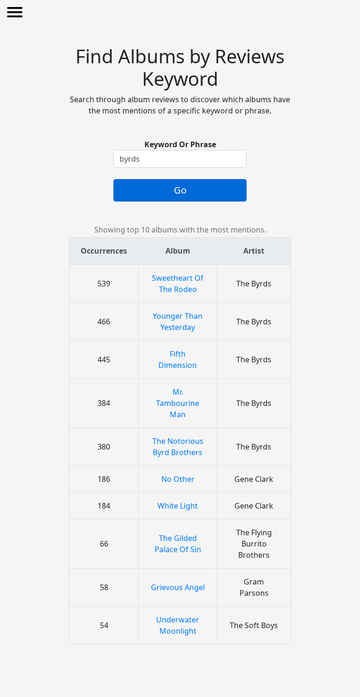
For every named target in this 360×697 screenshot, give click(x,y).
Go (180, 190)
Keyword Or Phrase (180, 144)
